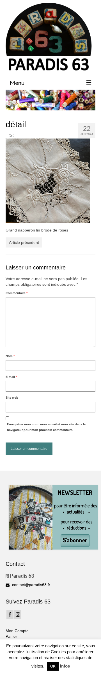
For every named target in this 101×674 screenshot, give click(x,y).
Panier (11, 636)
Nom (10, 356)
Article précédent (24, 242)
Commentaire (16, 293)
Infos (65, 666)
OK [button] (53, 666)
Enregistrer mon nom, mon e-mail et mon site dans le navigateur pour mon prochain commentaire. (46, 427)
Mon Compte (17, 630)
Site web (12, 397)
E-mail (11, 376)
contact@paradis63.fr (30, 584)
